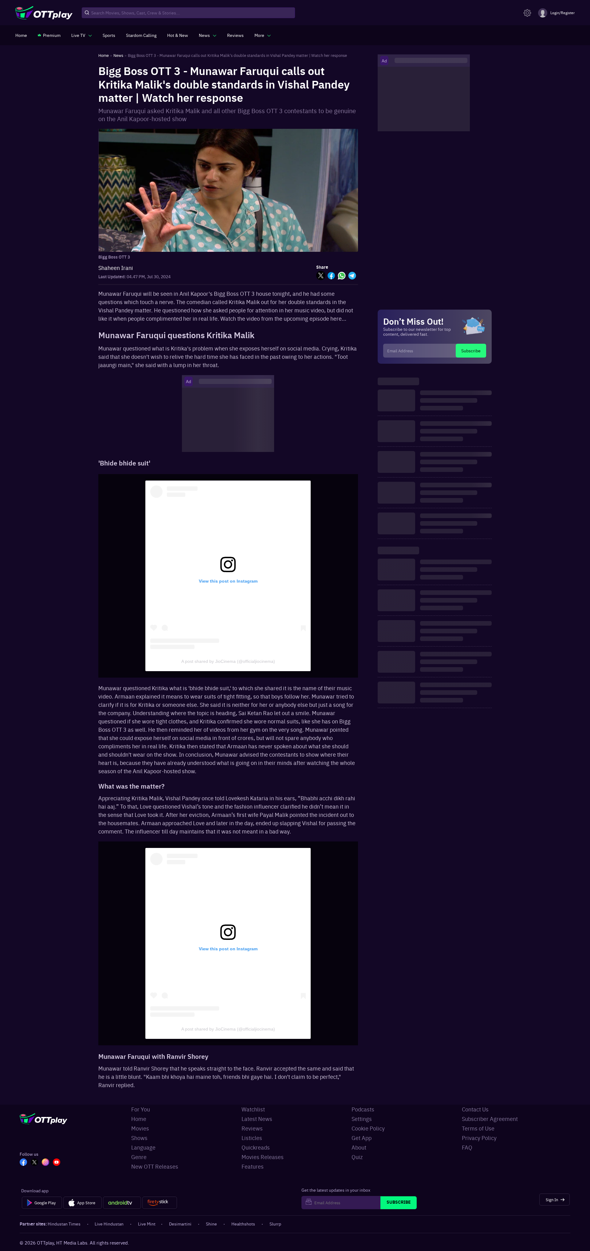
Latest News (257, 1118)
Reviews (252, 1128)
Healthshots (243, 1224)
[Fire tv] (159, 1203)
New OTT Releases (154, 1166)
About (359, 1147)
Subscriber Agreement (490, 1118)
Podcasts (363, 1109)
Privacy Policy (479, 1138)
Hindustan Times (64, 1224)
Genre (139, 1157)
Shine (211, 1224)
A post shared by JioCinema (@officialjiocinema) (228, 661)
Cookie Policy (368, 1128)
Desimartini (180, 1224)
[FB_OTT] (23, 1162)
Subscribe (471, 350)
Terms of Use (478, 1128)
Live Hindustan (109, 1224)
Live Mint (146, 1224)
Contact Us (475, 1109)
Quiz (357, 1157)
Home (138, 1118)
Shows (139, 1138)
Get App (362, 1138)
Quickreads (256, 1147)
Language (143, 1147)
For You (140, 1109)
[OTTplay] (44, 13)
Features (253, 1166)
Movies (140, 1128)
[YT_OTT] (56, 1162)
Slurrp (275, 1224)
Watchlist (253, 1109)
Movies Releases (263, 1157)
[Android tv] (122, 1203)
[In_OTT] (45, 1162)
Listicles (252, 1138)
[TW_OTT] (34, 1162)
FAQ (467, 1147)
